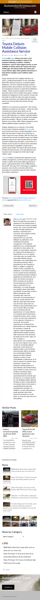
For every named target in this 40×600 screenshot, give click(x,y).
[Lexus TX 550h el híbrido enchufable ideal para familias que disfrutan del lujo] (23, 524)
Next (36, 433)
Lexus (12, 58)
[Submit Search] (9, 2)
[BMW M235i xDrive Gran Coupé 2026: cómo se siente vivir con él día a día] (6, 518)
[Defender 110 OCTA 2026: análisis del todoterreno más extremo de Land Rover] (32, 518)
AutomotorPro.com (25, 200)
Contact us (8, 587)
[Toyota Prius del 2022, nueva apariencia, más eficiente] (29, 418)
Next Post (32, 206)
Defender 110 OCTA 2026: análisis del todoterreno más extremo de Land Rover (24, 497)
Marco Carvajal (9, 55)
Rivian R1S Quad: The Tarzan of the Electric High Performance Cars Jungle (23, 488)
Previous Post (8, 206)
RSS (6, 543)
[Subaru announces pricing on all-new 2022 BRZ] (10, 418)
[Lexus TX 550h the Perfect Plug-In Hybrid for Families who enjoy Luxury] (32, 524)
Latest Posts (20, 214)
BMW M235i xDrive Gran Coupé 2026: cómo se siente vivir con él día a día (23, 470)
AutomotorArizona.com (20, 5)
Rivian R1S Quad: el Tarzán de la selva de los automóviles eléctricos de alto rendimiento (20, 479)
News (22, 55)
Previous (4, 433)
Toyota (4, 58)
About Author (8, 214)
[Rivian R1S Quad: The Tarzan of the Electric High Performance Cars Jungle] (23, 518)
